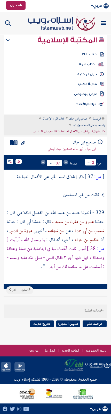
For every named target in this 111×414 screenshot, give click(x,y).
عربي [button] (97, 6)
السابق (24, 290)
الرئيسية (96, 119)
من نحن (33, 350)
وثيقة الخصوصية (95, 350)
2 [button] (93, 162)
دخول (14, 5)
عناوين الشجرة (68, 324)
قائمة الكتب (87, 84)
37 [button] (58, 163)
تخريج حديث (41, 324)
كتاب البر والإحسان (53, 119)
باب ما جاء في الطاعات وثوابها (89, 125)
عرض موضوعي (85, 94)
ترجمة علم (94, 324)
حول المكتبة (87, 74)
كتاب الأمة (87, 64)
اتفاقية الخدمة (70, 350)
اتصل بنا (50, 350)
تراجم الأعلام (86, 104)
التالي (13, 290)
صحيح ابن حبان (78, 119)
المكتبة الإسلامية (68, 40)
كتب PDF (89, 54)
